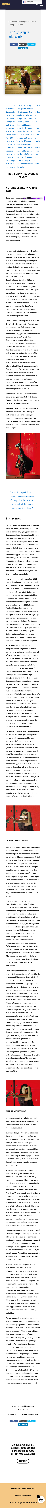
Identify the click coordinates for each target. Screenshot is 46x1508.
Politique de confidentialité (23, 1489)
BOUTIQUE (23, 1461)
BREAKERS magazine (20, 21)
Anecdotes (18, 25)
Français (29, 2)
